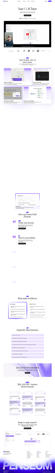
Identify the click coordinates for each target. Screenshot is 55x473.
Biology (38, 453)
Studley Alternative (29, 454)
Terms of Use (47, 455)
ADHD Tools (28, 452)
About (46, 452)
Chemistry (38, 454)
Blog (46, 453)
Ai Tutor (28, 458)
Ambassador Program (49, 454)
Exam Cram (28, 455)
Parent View (28, 453)
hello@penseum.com (6, 470)
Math (37, 455)
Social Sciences (39, 452)
